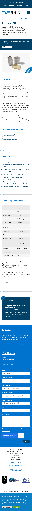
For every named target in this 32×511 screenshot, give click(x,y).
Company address (7, 400)
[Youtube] (20, 470)
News (5, 5)
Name (3, 370)
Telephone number (7, 392)
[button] (28, 12)
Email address (6, 385)
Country (4, 407)
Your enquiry (6, 414)
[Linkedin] (12, 470)
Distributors (19, 5)
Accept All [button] (16, 507)
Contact (26, 5)
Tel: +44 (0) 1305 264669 (16, 2)
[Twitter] (16, 470)
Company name (7, 377)
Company (11, 5)
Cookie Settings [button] (7, 507)
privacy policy (6, 431)
